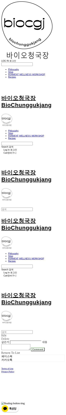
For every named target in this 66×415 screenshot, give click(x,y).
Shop (10, 72)
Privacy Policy (7, 372)
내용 (44, 342)
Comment (37, 349)
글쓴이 (5, 342)
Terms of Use (7, 369)
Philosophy (13, 69)
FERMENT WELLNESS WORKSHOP (26, 74)
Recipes (12, 77)
